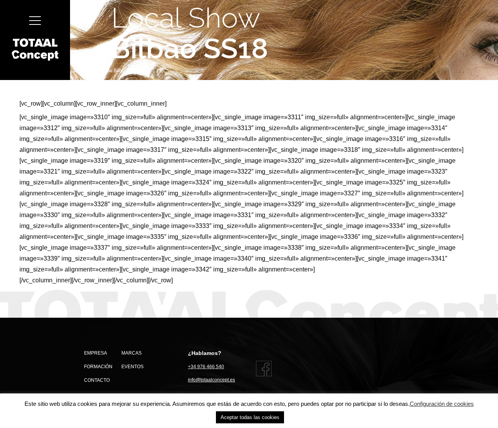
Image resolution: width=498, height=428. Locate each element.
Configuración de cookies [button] (442, 403)
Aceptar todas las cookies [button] (250, 417)
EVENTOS (132, 366)
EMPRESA (95, 353)
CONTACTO (97, 380)
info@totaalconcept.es (211, 380)
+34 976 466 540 (206, 366)
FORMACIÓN (98, 366)
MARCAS (131, 353)
